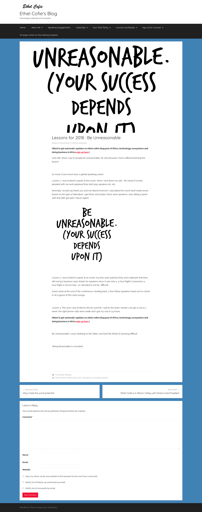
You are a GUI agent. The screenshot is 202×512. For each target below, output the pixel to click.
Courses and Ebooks (125, 27)
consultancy (87, 378)
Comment (27, 417)
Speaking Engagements (59, 27)
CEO (80, 378)
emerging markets (100, 378)
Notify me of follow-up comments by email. (45, 482)
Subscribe (80, 27)
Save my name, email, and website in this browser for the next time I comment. (61, 476)
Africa (57, 378)
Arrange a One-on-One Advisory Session (39, 35)
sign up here (82, 152)
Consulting (59, 375)
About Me (35, 27)
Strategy (68, 375)
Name (25, 455)
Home (22, 27)
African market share (69, 378)
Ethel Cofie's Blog (38, 13)
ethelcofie (83, 143)
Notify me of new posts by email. (40, 488)
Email (25, 462)
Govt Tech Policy (100, 27)
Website (26, 469)
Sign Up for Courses (151, 27)
